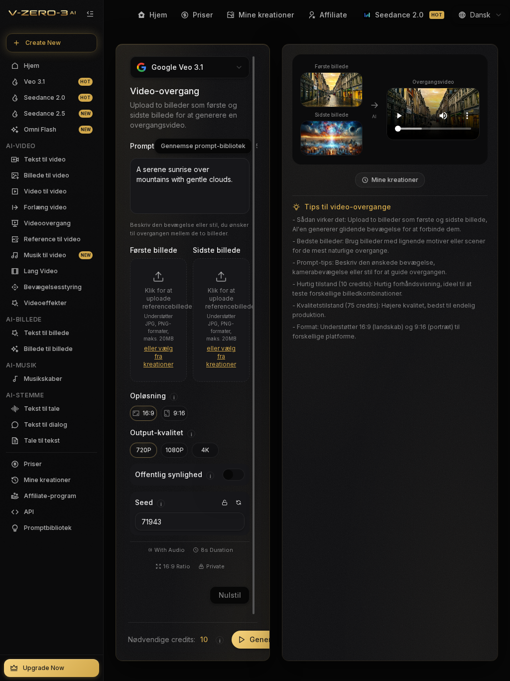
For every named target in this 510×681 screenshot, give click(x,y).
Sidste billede (217, 250)
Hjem (158, 14)
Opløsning (148, 395)
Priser (203, 14)
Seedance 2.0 (408, 14)
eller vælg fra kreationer (158, 356)
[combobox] (480, 15)
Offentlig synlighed (168, 474)
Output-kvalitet (156, 432)
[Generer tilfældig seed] (239, 503)
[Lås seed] (225, 503)
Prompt (142, 146)
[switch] (234, 475)
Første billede (153, 250)
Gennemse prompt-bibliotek (203, 146)
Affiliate (333, 14)
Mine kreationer (266, 14)
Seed (144, 502)
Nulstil (230, 595)
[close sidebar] (90, 14)
